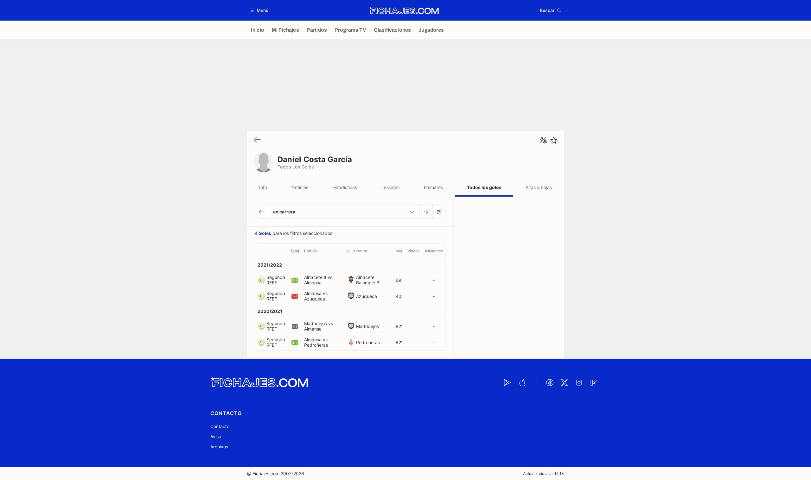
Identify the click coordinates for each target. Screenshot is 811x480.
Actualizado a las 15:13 (543, 473)
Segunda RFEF (275, 280)
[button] (259, 10)
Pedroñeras (368, 342)
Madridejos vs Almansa (318, 326)
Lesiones (390, 187)
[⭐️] (554, 140)
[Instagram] (579, 382)
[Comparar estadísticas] (543, 140)
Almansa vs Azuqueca (316, 296)
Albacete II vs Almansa (318, 280)
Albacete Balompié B (367, 280)
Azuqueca (366, 296)
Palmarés (433, 187)
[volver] (257, 140)
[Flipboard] (593, 382)
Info (263, 187)
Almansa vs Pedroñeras (316, 342)
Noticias (299, 187)
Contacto (219, 426)
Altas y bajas (539, 187)
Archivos (219, 446)
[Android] (507, 382)
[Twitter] (564, 382)
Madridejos (367, 326)
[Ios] (522, 382)
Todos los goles (484, 187)
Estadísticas (344, 187)
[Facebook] (549, 382)
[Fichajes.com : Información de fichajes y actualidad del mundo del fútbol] (404, 10)
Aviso (215, 436)
